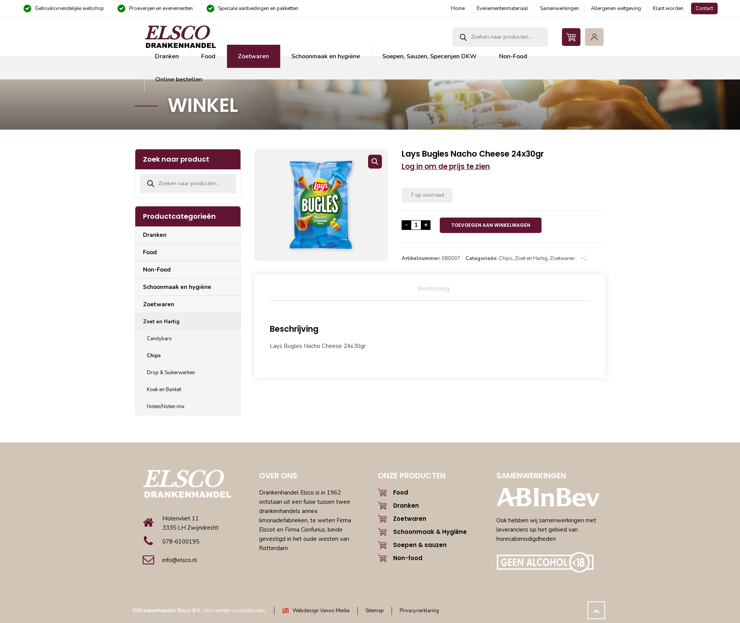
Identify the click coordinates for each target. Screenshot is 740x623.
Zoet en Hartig (531, 258)
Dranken (154, 235)
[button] (375, 162)
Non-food (407, 558)
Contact (704, 8)
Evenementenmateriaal (502, 8)
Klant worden (668, 8)
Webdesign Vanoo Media (321, 610)
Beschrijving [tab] (433, 288)
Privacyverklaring (419, 610)
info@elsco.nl (179, 560)
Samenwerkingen (559, 8)
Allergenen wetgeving (616, 8)
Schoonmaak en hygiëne (177, 287)
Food (150, 252)
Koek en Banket (164, 389)
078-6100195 (180, 541)
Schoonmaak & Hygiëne (430, 532)
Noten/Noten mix (166, 406)
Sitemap (374, 610)
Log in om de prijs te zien (446, 166)
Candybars (159, 338)
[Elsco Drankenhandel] (180, 37)
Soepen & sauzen (420, 545)
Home (458, 8)
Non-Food (157, 270)
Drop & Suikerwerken (171, 372)
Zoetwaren (562, 258)
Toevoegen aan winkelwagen (490, 225)
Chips (505, 258)
